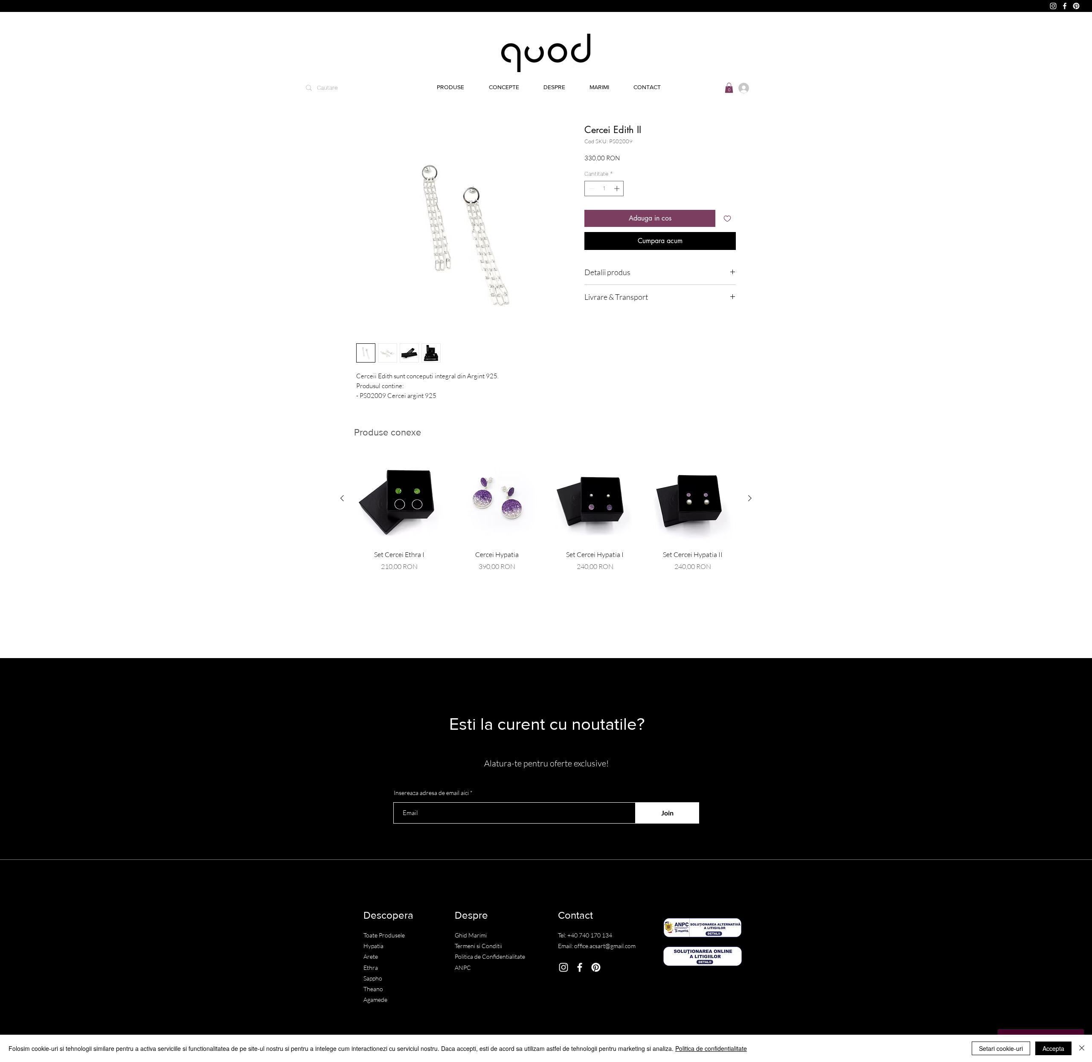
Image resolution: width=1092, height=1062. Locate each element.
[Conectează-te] (740, 88)
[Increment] (618, 188)
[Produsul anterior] (342, 498)
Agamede (375, 999)
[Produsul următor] (750, 498)
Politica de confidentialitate (711, 1048)
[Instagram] (1053, 6)
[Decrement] (591, 188)
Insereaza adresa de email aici (431, 793)
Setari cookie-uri (1001, 1048)
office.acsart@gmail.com (605, 945)
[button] (503, 87)
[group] (546, 512)
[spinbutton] (604, 188)
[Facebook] (1064, 6)
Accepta (1053, 1048)
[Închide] (1082, 1048)
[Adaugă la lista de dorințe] (727, 218)
